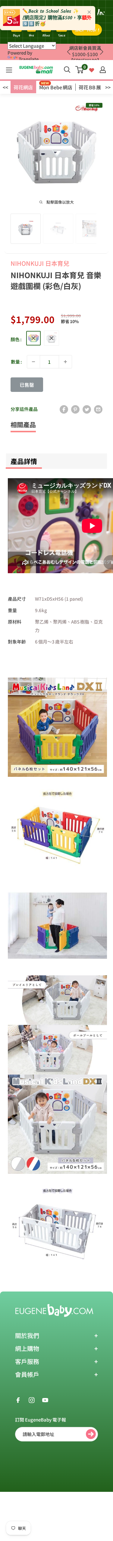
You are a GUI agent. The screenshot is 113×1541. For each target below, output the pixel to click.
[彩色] (33, 338)
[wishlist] (91, 69)
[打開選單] (9, 70)
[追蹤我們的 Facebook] (18, 1399)
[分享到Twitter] (87, 409)
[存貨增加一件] (65, 361)
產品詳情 (24, 461)
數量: (16, 361)
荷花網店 (23, 87)
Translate (29, 59)
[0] (79, 69)
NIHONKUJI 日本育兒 (40, 263)
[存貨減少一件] (33, 361)
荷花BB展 (90, 87)
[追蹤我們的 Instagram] (32, 1399)
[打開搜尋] (67, 69)
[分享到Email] (98, 409)
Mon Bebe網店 (55, 87)
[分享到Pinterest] (75, 409)
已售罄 (27, 384)
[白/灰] (51, 338)
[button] (101, 52)
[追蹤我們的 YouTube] (45, 1399)
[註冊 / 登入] (103, 69)
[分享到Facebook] (64, 409)
